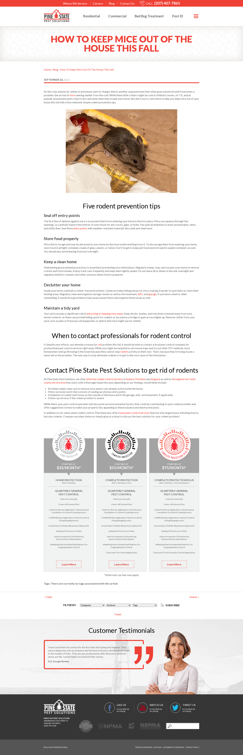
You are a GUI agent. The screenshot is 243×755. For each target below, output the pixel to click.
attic (140, 294)
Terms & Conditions (143, 747)
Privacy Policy (192, 747)
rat (99, 344)
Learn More (69, 564)
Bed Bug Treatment (149, 16)
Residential (91, 16)
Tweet (117, 614)
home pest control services (134, 412)
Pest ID (177, 16)
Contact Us (127, 3)
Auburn (130, 379)
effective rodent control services (104, 379)
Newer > (194, 596)
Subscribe (172, 605)
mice (72, 95)
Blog (112, 3)
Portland (140, 379)
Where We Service (75, 3)
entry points (80, 228)
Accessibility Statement (173, 747)
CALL (162, 3)
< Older (48, 596)
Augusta (155, 379)
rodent (124, 351)
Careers (98, 3)
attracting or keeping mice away (105, 313)
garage (153, 294)
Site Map (157, 747)
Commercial (117, 16)
